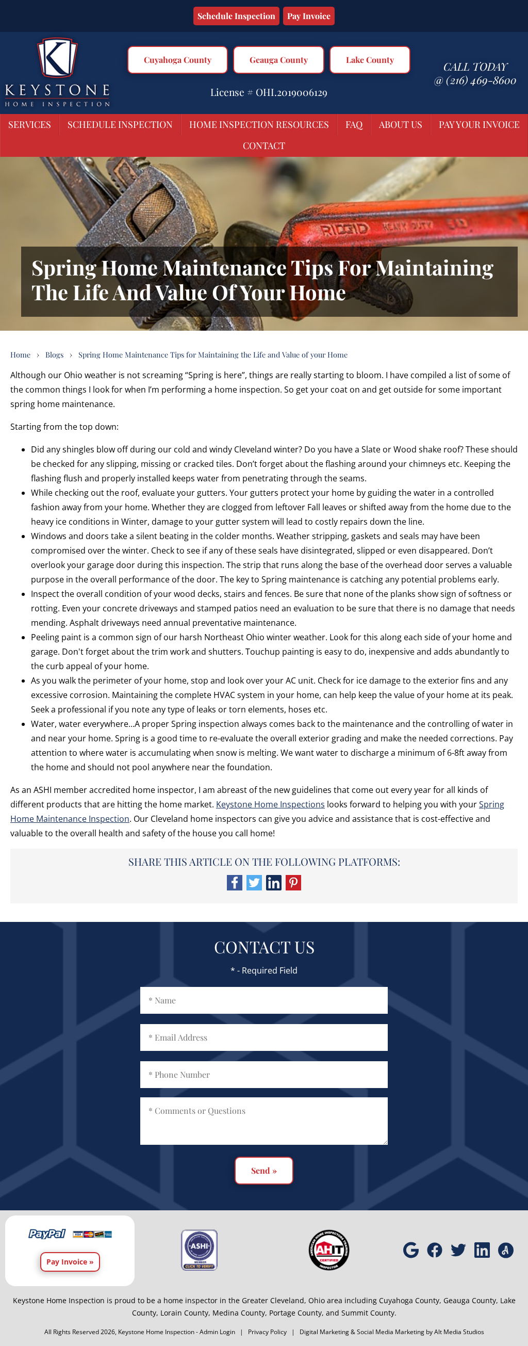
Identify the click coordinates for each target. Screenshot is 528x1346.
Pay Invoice (309, 15)
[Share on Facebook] (234, 887)
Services (29, 124)
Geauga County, (470, 1300)
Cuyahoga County (177, 59)
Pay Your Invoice (479, 124)
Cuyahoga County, (410, 1300)
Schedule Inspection (236, 15)
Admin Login (217, 1332)
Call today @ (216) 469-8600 (475, 73)
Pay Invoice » (70, 1262)
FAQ (353, 124)
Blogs (54, 354)
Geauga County (279, 59)
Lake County (370, 59)
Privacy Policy (267, 1332)
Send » (264, 1170)
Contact (264, 145)
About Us (400, 124)
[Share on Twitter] (254, 887)
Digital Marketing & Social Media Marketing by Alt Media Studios (392, 1332)
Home (20, 354)
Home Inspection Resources (259, 124)
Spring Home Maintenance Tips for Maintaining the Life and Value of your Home (213, 354)
